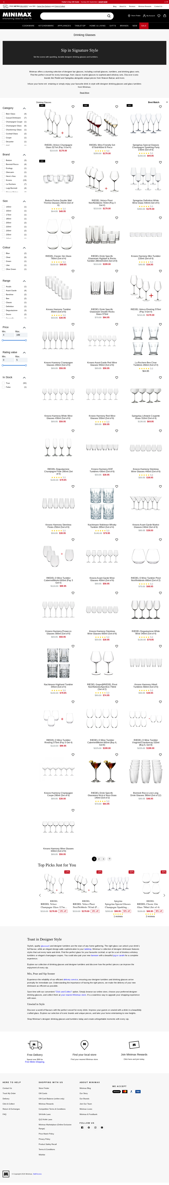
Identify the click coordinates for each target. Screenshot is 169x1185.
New (135, 26)
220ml (8, 227)
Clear (8, 257)
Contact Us (158, 6)
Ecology (9, 168)
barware (94, 955)
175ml (8, 215)
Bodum (9, 160)
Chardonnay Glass (14, 130)
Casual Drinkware (13, 118)
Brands (124, 26)
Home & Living (98, 26)
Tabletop (80, 26)
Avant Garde (11, 290)
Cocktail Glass (12, 134)
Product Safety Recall (48, 1144)
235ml (8, 235)
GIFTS (113, 26)
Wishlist (42, 1155)
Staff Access (37, 1174)
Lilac (8, 265)
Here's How (11, 176)
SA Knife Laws (45, 1114)
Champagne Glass (14, 126)
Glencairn (10, 172)
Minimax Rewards (144, 6)
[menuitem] (14, 113)
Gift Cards (43, 1093)
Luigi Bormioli (11, 188)
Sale (144, 26)
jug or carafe (119, 955)
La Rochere (11, 184)
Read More (84, 93)
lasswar (45, 946)
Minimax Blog (85, 1088)
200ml (8, 223)
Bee (7, 298)
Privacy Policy (44, 1139)
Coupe (8, 138)
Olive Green (11, 269)
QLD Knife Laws (45, 1119)
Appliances (64, 26)
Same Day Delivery (44, 6)
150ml (8, 211)
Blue (8, 253)
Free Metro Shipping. (35, 1062)
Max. (17, 331)
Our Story (84, 1093)
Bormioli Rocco (12, 164)
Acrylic (8, 286)
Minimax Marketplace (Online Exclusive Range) (55, 1126)
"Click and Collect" (64, 992)
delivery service (71, 979)
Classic (9, 302)
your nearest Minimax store (73, 995)
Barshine (9, 294)
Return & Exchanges (11, 1109)
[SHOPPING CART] (164, 16)
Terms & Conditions (47, 1149)
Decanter (10, 142)
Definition (10, 306)
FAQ (4, 1114)
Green (8, 261)
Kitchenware (46, 26)
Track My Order (9, 1093)
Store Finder (44, 1088)
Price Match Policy (46, 1134)
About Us (122, 6)
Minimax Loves (86, 1109)
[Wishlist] (159, 16)
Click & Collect (60, 6)
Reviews (132, 6)
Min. (4, 331)
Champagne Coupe (14, 122)
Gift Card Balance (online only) (51, 1099)
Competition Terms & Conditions (52, 1109)
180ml (8, 219)
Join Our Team (86, 1104)
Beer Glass (10, 114)
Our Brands (84, 1099)
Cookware (28, 26)
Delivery (6, 1099)
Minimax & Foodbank (88, 1114)
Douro (8, 314)
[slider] (3, 340)
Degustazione (11, 310)
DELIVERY (24, 6)
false (8, 387)
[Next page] (109, 859)
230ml (8, 231)
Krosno (9, 180)
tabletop (87, 949)
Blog (114, 6)
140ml (8, 207)
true (8, 383)
